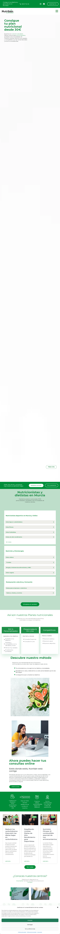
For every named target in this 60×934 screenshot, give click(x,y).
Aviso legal (39, 932)
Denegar (30, 924)
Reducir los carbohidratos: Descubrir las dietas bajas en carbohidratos (11, 834)
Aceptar (30, 920)
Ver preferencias (30, 929)
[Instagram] (40, 4)
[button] (57, 907)
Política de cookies (22, 932)
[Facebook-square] (44, 4)
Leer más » (8, 861)
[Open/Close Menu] (56, 11)
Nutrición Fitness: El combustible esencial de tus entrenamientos (50, 834)
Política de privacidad (31, 932)
